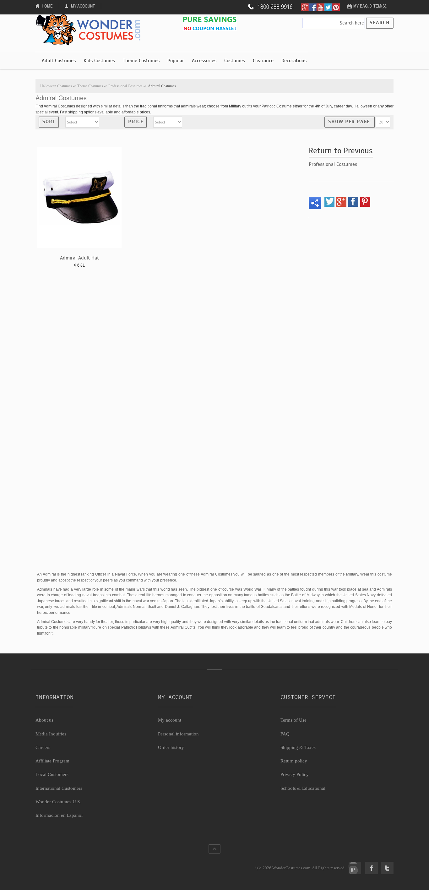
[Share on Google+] (341, 202)
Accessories (204, 60)
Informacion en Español (59, 815)
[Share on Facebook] (353, 202)
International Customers (58, 788)
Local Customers (51, 774)
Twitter (387, 868)
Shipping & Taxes (298, 747)
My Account (83, 5)
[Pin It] (365, 202)
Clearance (263, 60)
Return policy (293, 760)
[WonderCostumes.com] (90, 30)
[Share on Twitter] (329, 202)
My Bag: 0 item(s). (370, 5)
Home (47, 5)
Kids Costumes (99, 60)
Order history (171, 747)
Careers (42, 747)
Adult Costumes (59, 60)
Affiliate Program (52, 760)
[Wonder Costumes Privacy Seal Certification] (61, 864)
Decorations (294, 60)
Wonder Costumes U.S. (58, 801)
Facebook (371, 868)
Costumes (234, 60)
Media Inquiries (50, 733)
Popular (175, 60)
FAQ (285, 733)
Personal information (178, 733)
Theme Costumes (141, 60)
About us (44, 720)
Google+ (355, 868)
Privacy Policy (294, 774)
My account (169, 720)
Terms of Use (293, 720)
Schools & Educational (302, 788)
